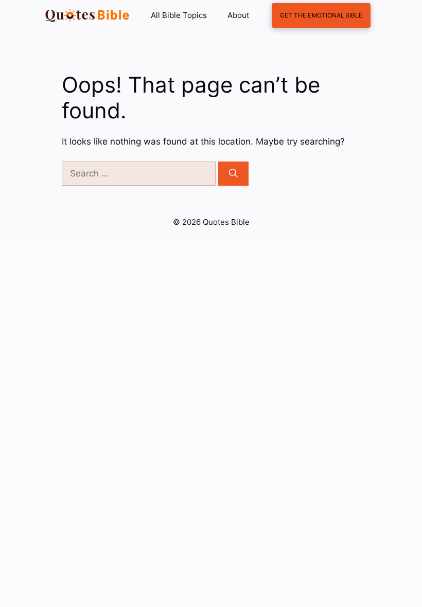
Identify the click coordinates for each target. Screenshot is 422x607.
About (238, 15)
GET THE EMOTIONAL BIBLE (321, 15)
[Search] (233, 174)
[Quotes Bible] (87, 15)
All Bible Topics (179, 15)
